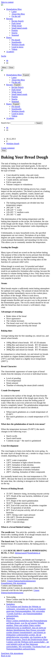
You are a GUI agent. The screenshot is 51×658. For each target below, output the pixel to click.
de (7, 60)
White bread (17, 26)
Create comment (8, 148)
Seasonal (15, 35)
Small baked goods (19, 28)
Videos (14, 49)
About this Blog (18, 14)
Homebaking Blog (14, 9)
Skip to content (7, 2)
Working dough (18, 44)
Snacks (14, 33)
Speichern (5, 653)
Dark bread (16, 23)
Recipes (9, 19)
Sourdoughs (16, 42)
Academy (10, 51)
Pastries (15, 30)
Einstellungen (7, 583)
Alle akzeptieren (19, 583)
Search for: (5, 123)
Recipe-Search (18, 21)
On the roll (16, 16)
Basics (9, 37)
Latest (14, 11)
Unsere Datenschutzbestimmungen (21, 581)
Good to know (18, 47)
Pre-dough (16, 40)
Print (4, 151)
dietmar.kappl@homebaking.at (27, 553)
